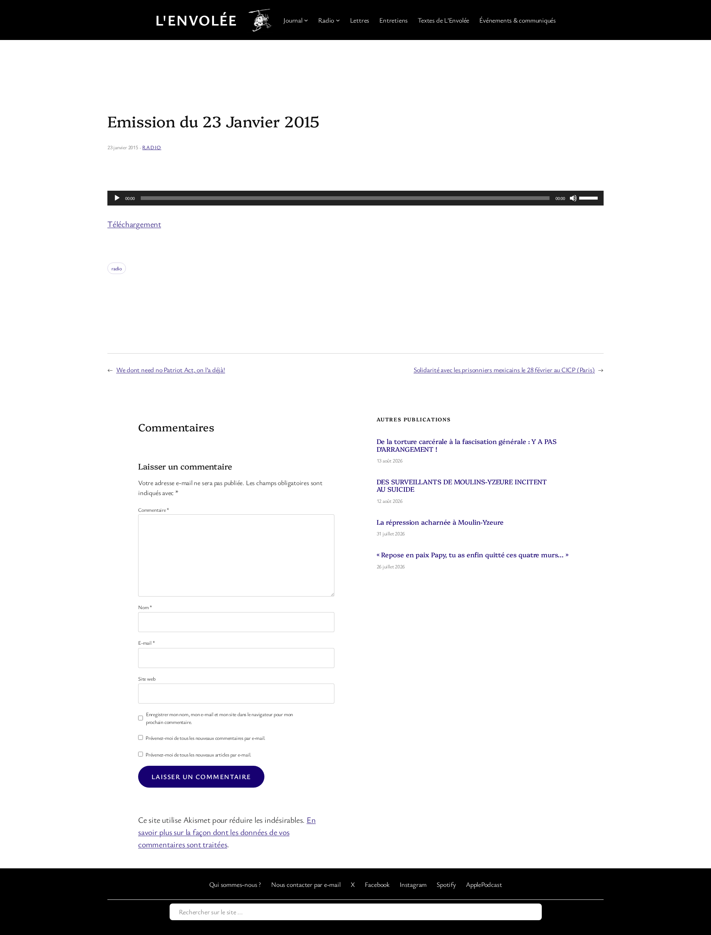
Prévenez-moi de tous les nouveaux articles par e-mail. (198, 754)
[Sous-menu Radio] (338, 20)
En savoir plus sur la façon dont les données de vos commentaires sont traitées (227, 831)
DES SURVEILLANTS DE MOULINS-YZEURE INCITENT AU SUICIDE (462, 485)
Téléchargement (134, 223)
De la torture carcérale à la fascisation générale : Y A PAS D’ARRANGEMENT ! (467, 445)
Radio (151, 147)
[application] (355, 198)
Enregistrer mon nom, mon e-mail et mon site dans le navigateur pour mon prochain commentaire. (219, 718)
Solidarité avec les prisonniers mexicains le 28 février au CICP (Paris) (504, 369)
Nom (145, 607)
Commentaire (153, 509)
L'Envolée (196, 20)
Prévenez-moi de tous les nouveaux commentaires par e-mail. (206, 737)
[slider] (589, 197)
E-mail (146, 642)
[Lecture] (117, 198)
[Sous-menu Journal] (306, 20)
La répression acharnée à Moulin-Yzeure (440, 522)
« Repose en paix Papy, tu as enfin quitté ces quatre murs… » (472, 554)
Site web (146, 678)
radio (116, 268)
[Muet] (573, 198)
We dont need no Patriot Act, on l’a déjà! (170, 369)
